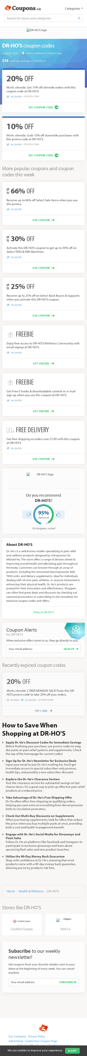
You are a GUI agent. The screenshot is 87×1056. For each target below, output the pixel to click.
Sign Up (69, 649)
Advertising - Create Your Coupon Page (32, 1041)
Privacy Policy (36, 1036)
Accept (72, 1050)
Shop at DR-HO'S (43, 612)
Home (11, 891)
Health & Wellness (31, 891)
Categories (72, 8)
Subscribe (66, 982)
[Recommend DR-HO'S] (58, 514)
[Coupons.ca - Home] (22, 8)
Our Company (17, 1036)
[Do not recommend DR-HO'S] (28, 514)
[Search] (79, 18)
